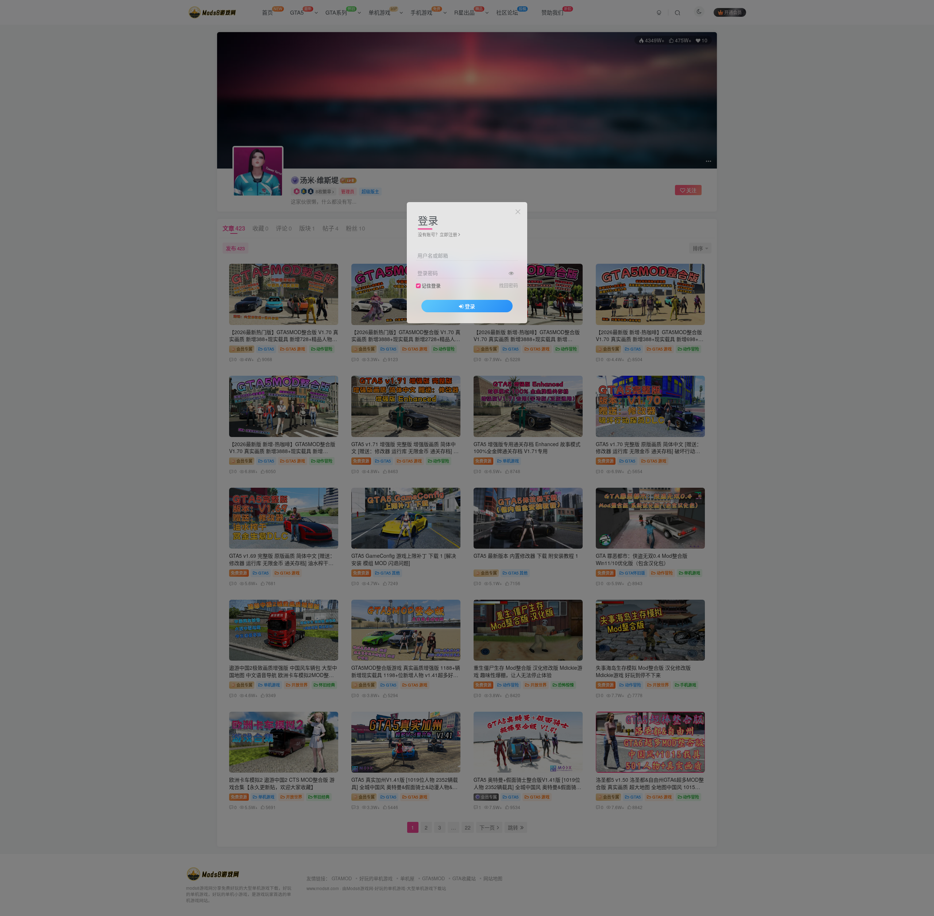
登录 (470, 306)
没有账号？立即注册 (437, 234)
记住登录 (431, 285)
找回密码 (508, 285)
